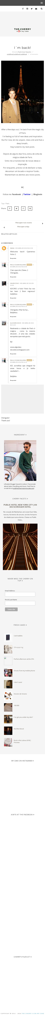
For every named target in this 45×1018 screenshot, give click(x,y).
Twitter (27, 194)
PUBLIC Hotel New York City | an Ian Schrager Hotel (20, 506)
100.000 (16, 705)
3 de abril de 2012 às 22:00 (21, 266)
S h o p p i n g (18, 647)
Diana (12, 248)
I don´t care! (18, 682)
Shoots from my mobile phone (24, 671)
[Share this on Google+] (23, 208)
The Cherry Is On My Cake (33, 1013)
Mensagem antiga (23, 227)
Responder (13, 258)
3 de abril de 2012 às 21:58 (24, 248)
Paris (7, 203)
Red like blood (19, 729)
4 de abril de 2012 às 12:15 (21, 361)
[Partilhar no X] (16, 208)
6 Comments (34, 54)
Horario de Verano (20, 694)
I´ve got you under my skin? (23, 717)
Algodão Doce (15, 323)
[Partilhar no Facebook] (10, 208)
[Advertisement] (22, 875)
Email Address (10, 591)
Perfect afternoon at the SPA (24, 659)
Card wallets (18, 636)
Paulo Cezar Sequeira (18, 265)
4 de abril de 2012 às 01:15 (21, 305)
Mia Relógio (14, 283)
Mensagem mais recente (23, 223)
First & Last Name (11, 600)
